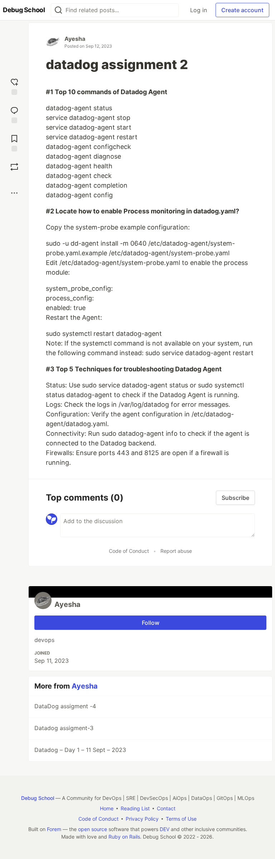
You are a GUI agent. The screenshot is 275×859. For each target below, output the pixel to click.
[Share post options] (14, 193)
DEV (164, 829)
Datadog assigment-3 (63, 728)
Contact (166, 808)
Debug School (37, 798)
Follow (150, 622)
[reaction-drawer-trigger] (14, 85)
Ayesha (74, 38)
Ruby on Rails (124, 837)
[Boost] (14, 166)
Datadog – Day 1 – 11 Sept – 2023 (80, 749)
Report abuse (176, 551)
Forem (54, 829)
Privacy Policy (142, 819)
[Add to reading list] (14, 142)
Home (107, 808)
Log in (198, 10)
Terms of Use (181, 819)
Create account (242, 10)
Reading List (135, 808)
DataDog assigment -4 (65, 706)
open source (92, 829)
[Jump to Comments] (14, 114)
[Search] (58, 10)
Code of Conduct (129, 551)
